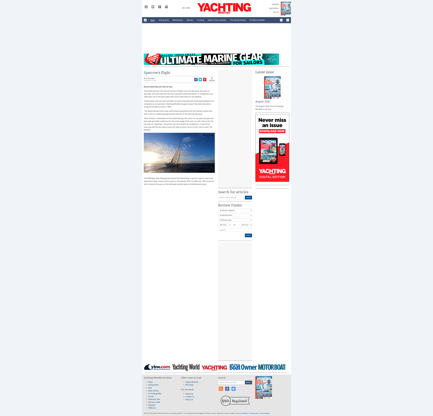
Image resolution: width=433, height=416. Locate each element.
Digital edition (274, 8)
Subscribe (275, 4)
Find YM (276, 12)
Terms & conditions (242, 413)
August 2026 (262, 101)
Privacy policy (254, 413)
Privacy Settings (264, 413)
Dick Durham (149, 78)
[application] (179, 153)
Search (248, 197)
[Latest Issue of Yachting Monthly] (286, 8)
